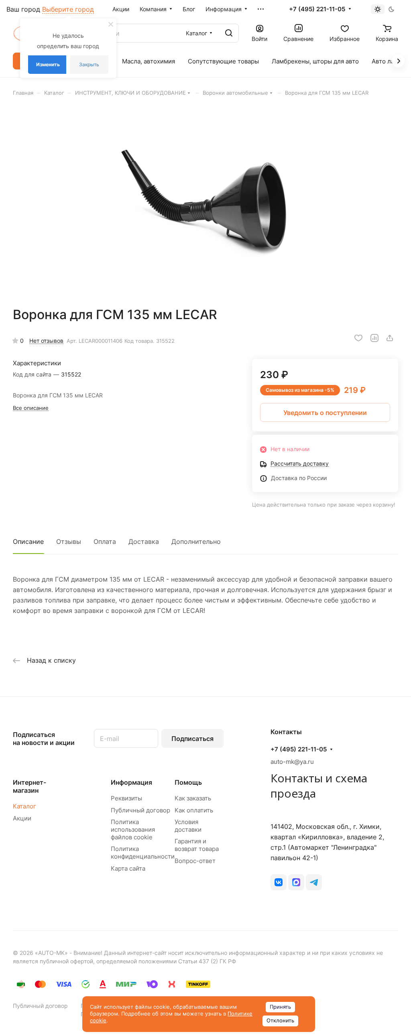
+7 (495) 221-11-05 (317, 9)
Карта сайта (128, 868)
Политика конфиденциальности (143, 852)
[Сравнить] (374, 338)
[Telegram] (314, 882)
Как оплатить (194, 810)
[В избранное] (358, 338)
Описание (28, 541)
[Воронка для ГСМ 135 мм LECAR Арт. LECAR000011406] (205, 201)
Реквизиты (126, 798)
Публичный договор (140, 810)
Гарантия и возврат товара (197, 845)
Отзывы (68, 541)
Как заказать (193, 798)
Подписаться (192, 739)
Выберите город (68, 9)
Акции (22, 818)
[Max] (296, 882)
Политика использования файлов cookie (133, 829)
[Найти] (229, 33)
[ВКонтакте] (279, 882)
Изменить (48, 64)
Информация (131, 782)
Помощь (188, 782)
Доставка (143, 541)
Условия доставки (188, 825)
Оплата (105, 541)
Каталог (24, 806)
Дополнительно (196, 541)
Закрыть (89, 64)
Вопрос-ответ (195, 861)
